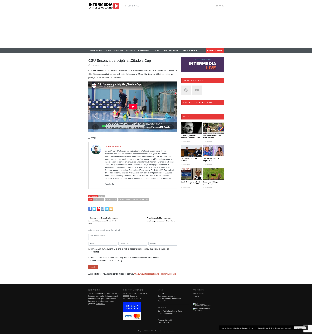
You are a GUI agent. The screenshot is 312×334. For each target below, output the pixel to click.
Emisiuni (118, 50)
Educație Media (171, 50)
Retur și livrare (163, 323)
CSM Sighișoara (124, 199)
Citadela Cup (98, 199)
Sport (108, 65)
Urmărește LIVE (214, 50)
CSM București (110, 199)
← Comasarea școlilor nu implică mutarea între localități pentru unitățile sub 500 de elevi (102, 221)
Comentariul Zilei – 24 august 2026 (211, 160)
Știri (108, 50)
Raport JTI (162, 301)
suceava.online (198, 293)
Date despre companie (166, 296)
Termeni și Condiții (165, 320)
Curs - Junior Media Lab (167, 314)
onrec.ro (196, 296)
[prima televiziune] (103, 6)
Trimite (93, 267)
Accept (299, 328)
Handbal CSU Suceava (140, 199)
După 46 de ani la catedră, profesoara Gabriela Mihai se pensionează (190, 184)
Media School (189, 50)
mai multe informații (284, 328)
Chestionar (143, 50)
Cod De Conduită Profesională (169, 299)
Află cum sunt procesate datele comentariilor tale (155, 274)
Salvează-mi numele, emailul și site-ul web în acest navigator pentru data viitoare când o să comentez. (129, 250)
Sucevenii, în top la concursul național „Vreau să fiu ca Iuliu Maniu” (191, 138)
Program (130, 50)
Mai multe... (100, 304)
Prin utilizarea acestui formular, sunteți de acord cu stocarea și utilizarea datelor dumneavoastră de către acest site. (124, 259)
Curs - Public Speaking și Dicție (170, 311)
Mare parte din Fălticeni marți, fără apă (212, 137)
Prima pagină (96, 50)
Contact (157, 50)
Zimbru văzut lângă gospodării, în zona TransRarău (210, 184)
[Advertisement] (156, 30)
